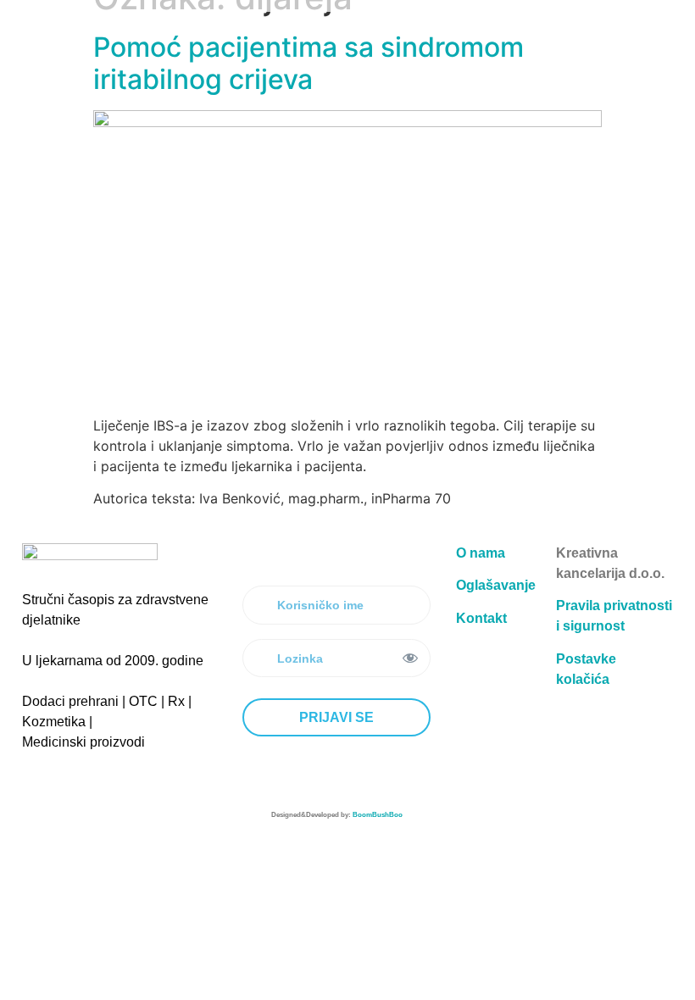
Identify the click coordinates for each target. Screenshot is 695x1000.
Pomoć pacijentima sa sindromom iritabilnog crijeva (308, 63)
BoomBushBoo (378, 815)
